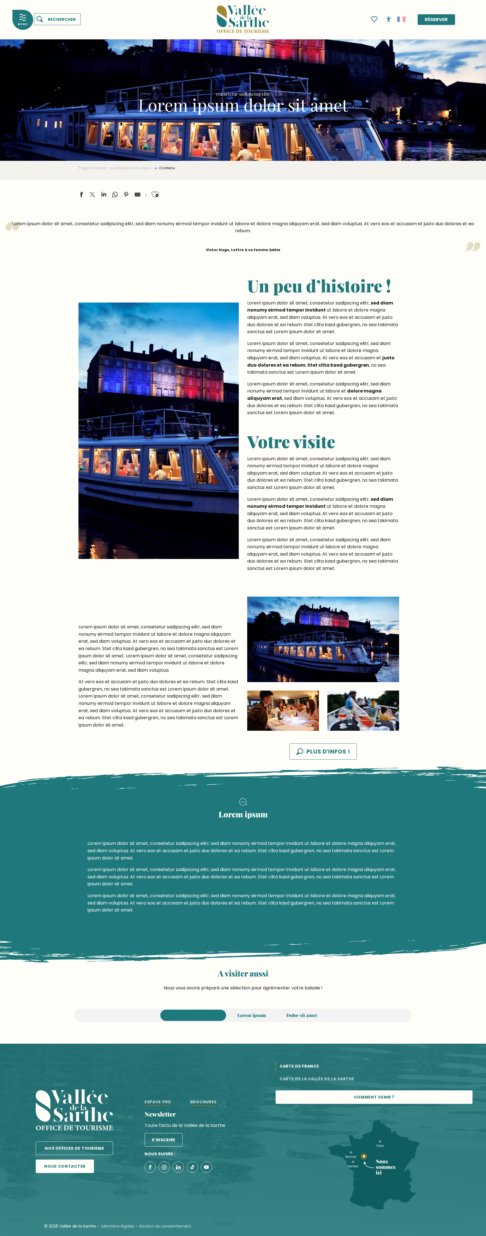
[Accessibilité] (388, 18)
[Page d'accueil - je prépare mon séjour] (243, 15)
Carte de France (299, 1066)
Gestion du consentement (165, 1226)
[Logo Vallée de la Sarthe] (74, 1111)
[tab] (193, 1015)
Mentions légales (118, 1226)
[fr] (401, 19)
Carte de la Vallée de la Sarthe (317, 1079)
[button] (57, 19)
